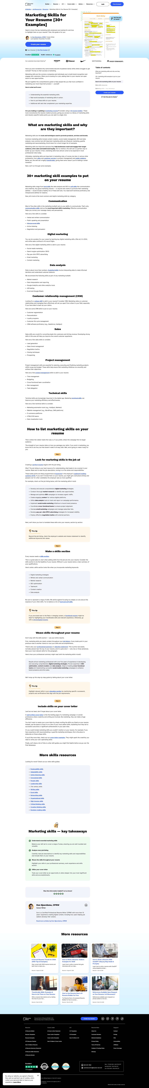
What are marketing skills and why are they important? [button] (107, 72)
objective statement (61, 647)
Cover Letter (71, 4)
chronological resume (40, 620)
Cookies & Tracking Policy (97, 1048)
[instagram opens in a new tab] (107, 1019)
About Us (93, 1031)
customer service (50, 158)
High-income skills (37, 801)
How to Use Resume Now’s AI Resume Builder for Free (72, 994)
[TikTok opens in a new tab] (122, 1019)
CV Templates (73, 1031)
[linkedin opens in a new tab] (102, 1019)
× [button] (38, 1075)
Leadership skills (36, 783)
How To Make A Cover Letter (54, 1041)
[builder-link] (100, 36)
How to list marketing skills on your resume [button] (108, 81)
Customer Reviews (96, 1034)
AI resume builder (77, 111)
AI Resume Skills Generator (32, 1051)
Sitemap (93, 1051)
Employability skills (37, 769)
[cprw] (44, 1066)
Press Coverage (118, 1048)
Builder (47, 4)
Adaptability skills (36, 772)
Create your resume (38, 44)
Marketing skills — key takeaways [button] (105, 88)
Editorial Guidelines (96, 1038)
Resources (89, 4)
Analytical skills (53, 270)
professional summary (44, 647)
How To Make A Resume (31, 1044)
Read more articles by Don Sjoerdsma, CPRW (51, 921)
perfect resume (38, 465)
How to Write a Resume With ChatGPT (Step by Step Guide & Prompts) (103, 962)
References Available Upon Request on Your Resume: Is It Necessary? (105, 993)
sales (39, 158)
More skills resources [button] (101, 85)
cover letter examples (57, 737)
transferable (50, 160)
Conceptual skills (36, 778)
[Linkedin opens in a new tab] (86, 905)
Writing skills (35, 789)
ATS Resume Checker (30, 1041)
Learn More (17, 1082)
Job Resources (37, 9)
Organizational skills (37, 798)
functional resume (71, 615)
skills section (44, 556)
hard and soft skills (66, 602)
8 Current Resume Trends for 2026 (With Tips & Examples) (44, 960)
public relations (81, 158)
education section (55, 691)
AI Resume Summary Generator (33, 1048)
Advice (81, 4)
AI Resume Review (30, 1055)
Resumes (45, 9)
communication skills (32, 208)
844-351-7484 (87, 1065)
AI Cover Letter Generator (53, 1031)
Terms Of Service (95, 1044)
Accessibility (117, 1041)
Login (102, 4)
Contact (116, 1031)
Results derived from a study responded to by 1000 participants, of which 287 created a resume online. (42, 1079)
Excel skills (34, 792)
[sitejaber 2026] (66, 1066)
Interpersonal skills (33, 223)
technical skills (77, 398)
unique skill (38, 301)
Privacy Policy (95, 1041)
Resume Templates (30, 1034)
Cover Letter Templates (53, 1034)
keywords (58, 474)
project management (42, 373)
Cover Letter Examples (53, 1038)
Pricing (115, 1034)
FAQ (115, 1038)
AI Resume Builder (29, 1031)
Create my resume (89, 1018)
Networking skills (36, 795)
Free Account (117, 4)
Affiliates (116, 1044)
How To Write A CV (74, 1038)
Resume (55, 4)
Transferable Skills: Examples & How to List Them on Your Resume (43, 993)
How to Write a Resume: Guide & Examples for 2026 (73, 960)
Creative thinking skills (38, 807)
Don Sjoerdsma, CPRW (39, 37)
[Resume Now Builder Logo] (27, 1019)
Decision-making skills (38, 810)
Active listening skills (38, 775)
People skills (35, 781)
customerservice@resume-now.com (93, 1067)
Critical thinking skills (38, 804)
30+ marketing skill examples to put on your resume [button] (107, 77)
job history (66, 641)
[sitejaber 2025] (55, 1066)
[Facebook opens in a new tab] (112, 1019)
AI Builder (28, 9)
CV (63, 4)
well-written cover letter (35, 715)
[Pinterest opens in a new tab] (117, 1019)
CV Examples (72, 1034)
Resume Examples (30, 1038)
